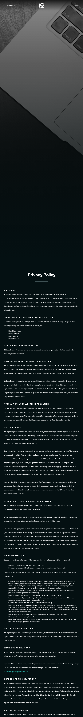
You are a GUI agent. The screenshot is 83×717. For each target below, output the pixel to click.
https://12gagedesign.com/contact (16, 672)
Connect (11, 5)
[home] (42, 5)
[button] (76, 5)
